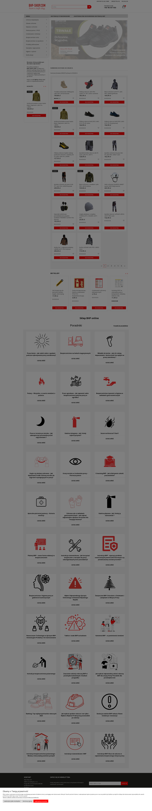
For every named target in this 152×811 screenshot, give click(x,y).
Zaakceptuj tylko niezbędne (12, 801)
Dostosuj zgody (27, 801)
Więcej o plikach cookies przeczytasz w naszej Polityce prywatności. (21, 797)
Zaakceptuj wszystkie (41, 801)
